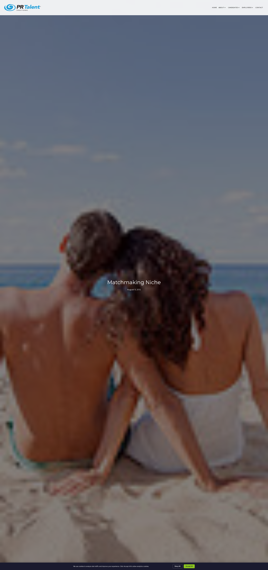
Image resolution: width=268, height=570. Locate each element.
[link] (214, 7)
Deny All (177, 566)
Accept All (189, 566)
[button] (225, 8)
